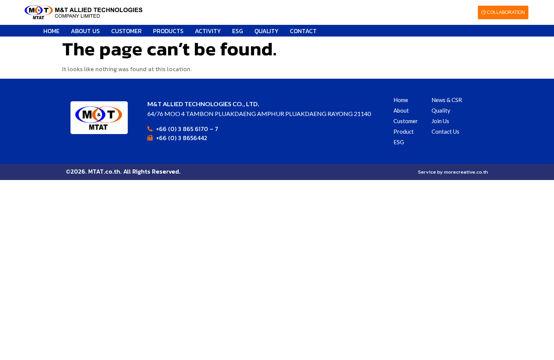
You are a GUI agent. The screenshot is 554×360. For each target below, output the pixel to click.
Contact (303, 30)
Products (168, 30)
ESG (237, 30)
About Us (85, 30)
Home (51, 30)
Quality (266, 30)
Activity (208, 30)
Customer (126, 30)
